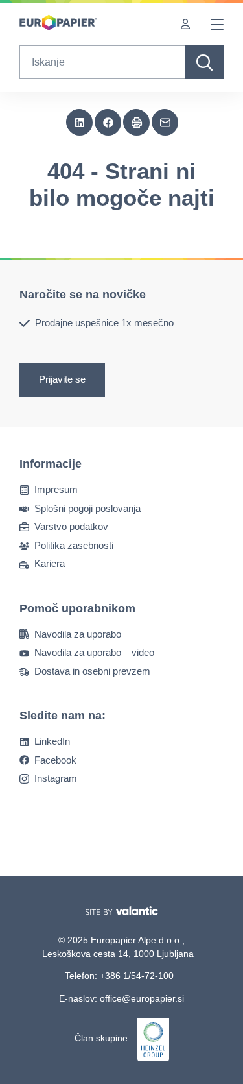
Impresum (56, 489)
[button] (80, 123)
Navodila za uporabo (77, 634)
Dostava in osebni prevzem (92, 671)
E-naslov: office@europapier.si (121, 998)
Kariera (49, 563)
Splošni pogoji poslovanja (87, 508)
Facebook (55, 759)
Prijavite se (62, 379)
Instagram (55, 778)
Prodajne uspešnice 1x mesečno (104, 322)
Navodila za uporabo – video (94, 652)
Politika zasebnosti (73, 545)
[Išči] (204, 62)
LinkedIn (52, 741)
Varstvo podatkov (71, 526)
